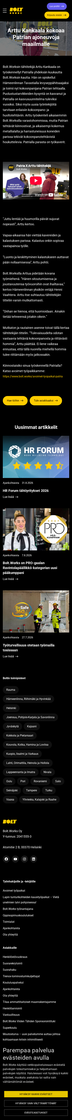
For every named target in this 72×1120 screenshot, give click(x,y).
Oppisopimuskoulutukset (18, 915)
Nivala (47, 772)
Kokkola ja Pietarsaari (19, 735)
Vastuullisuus (11, 1014)
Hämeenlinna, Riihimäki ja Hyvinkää (28, 699)
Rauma (10, 689)
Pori (22, 781)
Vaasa (10, 799)
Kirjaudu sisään (54, 15)
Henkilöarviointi (12, 1008)
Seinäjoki (12, 790)
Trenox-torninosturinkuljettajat (21, 976)
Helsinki (11, 708)
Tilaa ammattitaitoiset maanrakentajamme (29, 1002)
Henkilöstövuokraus (15, 957)
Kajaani (32, 726)
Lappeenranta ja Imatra (20, 772)
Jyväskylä (12, 726)
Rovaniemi (40, 781)
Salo (58, 781)
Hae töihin (13, 400)
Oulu (9, 781)
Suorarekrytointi (12, 963)
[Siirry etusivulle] (16, 10)
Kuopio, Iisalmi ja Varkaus (22, 753)
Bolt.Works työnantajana (18, 909)
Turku (48, 790)
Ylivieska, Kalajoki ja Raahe (39, 799)
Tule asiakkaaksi (43, 400)
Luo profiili (55, 6)
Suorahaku (9, 969)
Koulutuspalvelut (13, 982)
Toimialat (9, 921)
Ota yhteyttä (10, 934)
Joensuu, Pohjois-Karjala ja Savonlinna (30, 717)
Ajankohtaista (11, 928)
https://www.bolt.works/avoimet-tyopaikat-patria (33, 376)
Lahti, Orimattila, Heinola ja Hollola (27, 763)
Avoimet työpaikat (14, 890)
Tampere (31, 790)
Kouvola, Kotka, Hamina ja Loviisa (27, 744)
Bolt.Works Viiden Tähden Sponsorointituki (29, 1021)
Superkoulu (10, 1027)
